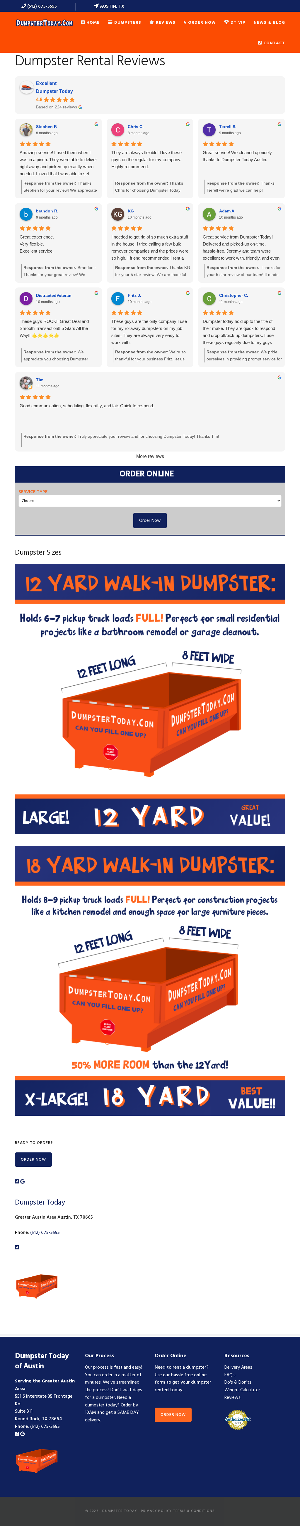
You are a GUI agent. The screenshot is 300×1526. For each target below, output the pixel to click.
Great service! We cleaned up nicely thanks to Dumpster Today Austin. (237, 156)
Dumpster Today (54, 91)
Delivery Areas (238, 1367)
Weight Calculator (242, 1390)
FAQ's (230, 1375)
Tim (39, 379)
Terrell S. (227, 126)
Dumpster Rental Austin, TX (44, 23)
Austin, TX (111, 6)
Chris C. (136, 126)
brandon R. (47, 211)
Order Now (150, 520)
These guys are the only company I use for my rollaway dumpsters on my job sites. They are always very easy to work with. (149, 332)
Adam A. (227, 211)
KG (131, 211)
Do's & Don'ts (237, 1382)
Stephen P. (46, 126)
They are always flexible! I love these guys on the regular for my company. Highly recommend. (146, 159)
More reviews (150, 456)
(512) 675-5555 (41, 6)
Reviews (232, 1397)
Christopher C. (233, 295)
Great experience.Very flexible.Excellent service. (37, 243)
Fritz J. (134, 295)
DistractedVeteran (53, 295)
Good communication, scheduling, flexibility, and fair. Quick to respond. (87, 405)
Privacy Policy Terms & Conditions (178, 1511)
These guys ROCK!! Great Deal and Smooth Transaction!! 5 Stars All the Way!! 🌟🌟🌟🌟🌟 (54, 328)
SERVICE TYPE (32, 492)
